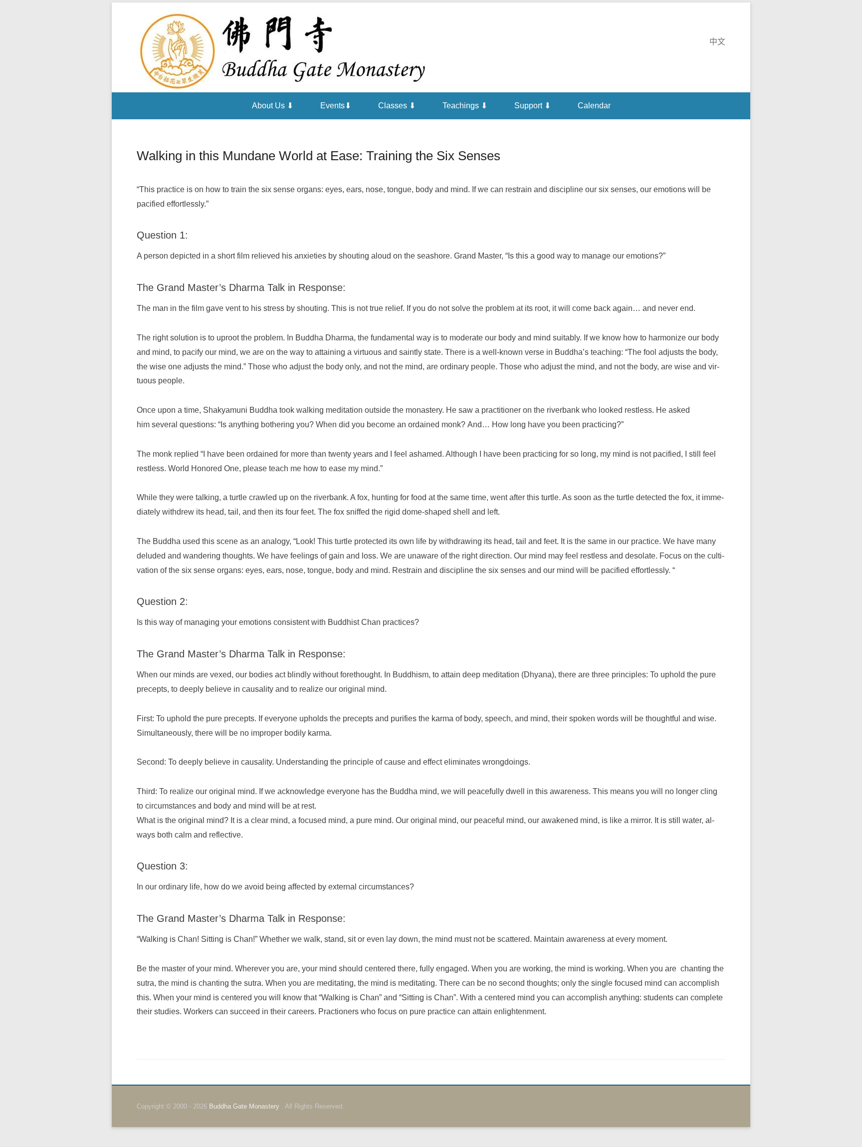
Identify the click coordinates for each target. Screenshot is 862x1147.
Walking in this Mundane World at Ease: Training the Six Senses (318, 155)
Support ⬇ (532, 105)
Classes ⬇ (397, 105)
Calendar (594, 105)
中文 (717, 41)
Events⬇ (335, 105)
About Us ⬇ (272, 105)
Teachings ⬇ (464, 105)
